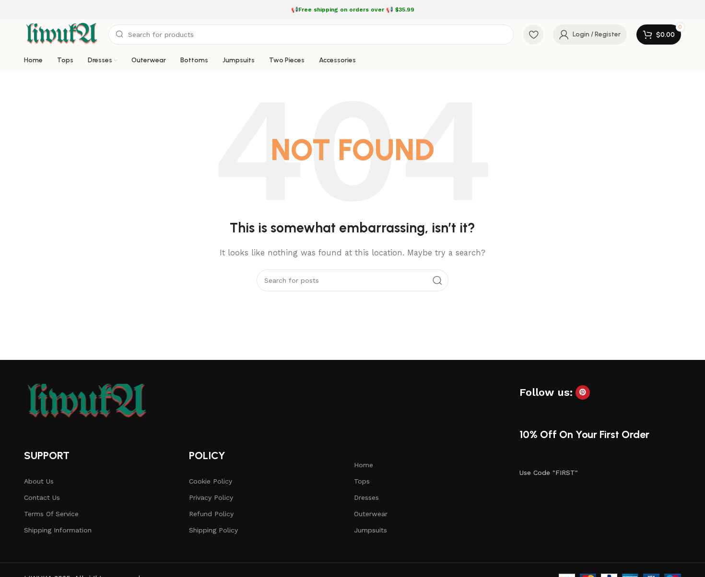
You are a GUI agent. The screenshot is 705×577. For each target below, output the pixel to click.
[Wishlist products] (533, 34)
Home (363, 465)
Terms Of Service (51, 514)
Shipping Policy (213, 530)
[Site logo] (61, 34)
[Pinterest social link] (583, 392)
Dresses (366, 497)
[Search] (437, 280)
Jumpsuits (370, 530)
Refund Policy (211, 514)
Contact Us (42, 497)
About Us (39, 481)
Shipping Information (58, 530)
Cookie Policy (210, 481)
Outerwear (371, 514)
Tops (362, 481)
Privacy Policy (211, 497)
